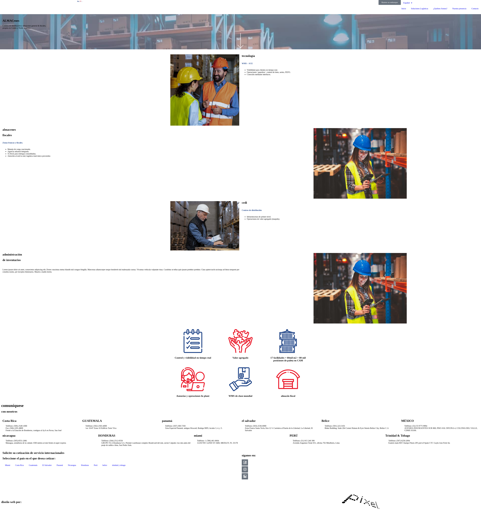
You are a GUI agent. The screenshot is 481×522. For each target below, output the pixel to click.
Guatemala (33, 465)
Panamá (60, 465)
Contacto (474, 9)
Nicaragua (72, 465)
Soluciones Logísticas (419, 9)
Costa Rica (19, 465)
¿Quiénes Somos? (440, 9)
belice (104, 465)
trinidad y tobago (119, 465)
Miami (7, 465)
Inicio (403, 9)
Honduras (85, 465)
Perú (95, 465)
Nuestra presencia (459, 9)
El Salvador (47, 465)
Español (406, 3)
